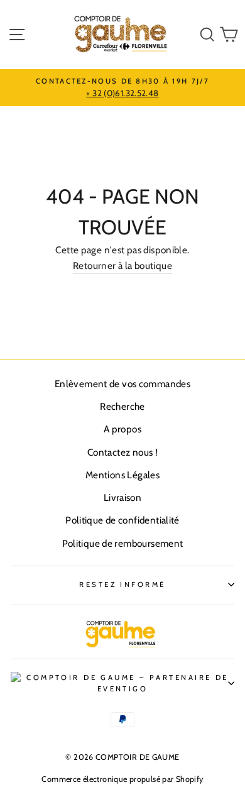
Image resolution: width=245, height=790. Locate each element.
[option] (122, 88)
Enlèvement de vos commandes (122, 384)
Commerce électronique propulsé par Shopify (122, 779)
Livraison (122, 497)
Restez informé (122, 584)
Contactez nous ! (122, 452)
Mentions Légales (122, 475)
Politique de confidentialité (122, 520)
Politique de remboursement (122, 543)
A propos (122, 429)
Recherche (122, 406)
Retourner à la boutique (122, 266)
